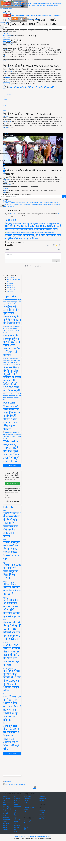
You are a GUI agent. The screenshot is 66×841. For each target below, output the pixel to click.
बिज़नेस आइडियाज (8, 44)
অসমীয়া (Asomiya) (6, 822)
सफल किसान (6, 5)
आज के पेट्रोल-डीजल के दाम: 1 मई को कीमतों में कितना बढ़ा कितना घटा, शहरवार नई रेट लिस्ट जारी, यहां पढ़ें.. (11, 737)
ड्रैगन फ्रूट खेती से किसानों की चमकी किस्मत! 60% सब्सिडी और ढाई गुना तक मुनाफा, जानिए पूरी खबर (12, 630)
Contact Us (42, 799)
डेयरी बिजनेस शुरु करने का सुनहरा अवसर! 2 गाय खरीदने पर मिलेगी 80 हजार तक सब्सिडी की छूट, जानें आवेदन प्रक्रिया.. (12, 708)
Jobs (46, 16)
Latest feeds (10, 507)
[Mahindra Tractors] (34, 19)
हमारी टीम (5, 190)
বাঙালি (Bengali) (5, 812)
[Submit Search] (64, 196)
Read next (10, 220)
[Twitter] (4, 168)
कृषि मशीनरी (6, 40)
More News (12, 753)
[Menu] (7, 1)
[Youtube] (4, 172)
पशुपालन (35, 3)
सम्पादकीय (33, 5)
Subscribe (33, 158)
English (5, 796)
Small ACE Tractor (8, 207)
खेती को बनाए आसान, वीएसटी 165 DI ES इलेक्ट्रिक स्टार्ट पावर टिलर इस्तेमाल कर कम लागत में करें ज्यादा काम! (33, 227)
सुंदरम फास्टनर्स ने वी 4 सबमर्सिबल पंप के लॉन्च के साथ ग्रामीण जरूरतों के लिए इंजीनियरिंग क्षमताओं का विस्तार (12, 525)
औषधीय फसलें (17, 807)
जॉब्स (34, 789)
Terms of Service (29, 836)
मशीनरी (44, 3)
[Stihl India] (19, 19)
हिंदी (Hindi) (6, 799)
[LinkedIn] (4, 170)
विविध (49, 16)
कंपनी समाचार (27, 5)
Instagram (42, 817)
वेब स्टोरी (55, 3)
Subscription (27, 799)
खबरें (15, 796)
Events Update (28, 823)
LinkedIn (41, 815)
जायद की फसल (7, 42)
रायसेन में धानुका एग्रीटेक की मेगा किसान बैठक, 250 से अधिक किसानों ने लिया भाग (11, 550)
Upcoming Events (29, 821)
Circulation (27, 801)
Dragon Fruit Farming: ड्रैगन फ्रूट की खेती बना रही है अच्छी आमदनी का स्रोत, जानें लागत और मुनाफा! (11, 345)
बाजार (12, 5)
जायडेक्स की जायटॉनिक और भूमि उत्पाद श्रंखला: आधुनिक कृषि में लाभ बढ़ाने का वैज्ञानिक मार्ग (12, 314)
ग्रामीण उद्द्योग (17, 819)
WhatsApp (42, 819)
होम (11, 3)
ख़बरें (14, 3)
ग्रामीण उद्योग (49, 3)
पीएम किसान (6, 46)
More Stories (12, 466)
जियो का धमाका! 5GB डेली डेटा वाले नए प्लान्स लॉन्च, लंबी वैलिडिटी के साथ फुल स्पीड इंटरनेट (12, 608)
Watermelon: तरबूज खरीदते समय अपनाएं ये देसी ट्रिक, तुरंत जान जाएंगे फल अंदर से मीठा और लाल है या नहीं (11, 451)
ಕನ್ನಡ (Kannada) (6, 816)
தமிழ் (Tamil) (7, 809)
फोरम (4, 186)
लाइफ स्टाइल (41, 16)
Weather (5, 642)
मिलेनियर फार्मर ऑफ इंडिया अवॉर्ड (11, 36)
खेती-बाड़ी (21, 3)
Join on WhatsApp (12, 483)
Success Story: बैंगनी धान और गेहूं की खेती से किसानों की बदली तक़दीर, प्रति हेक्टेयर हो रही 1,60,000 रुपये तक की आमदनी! (12, 379)
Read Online (27, 796)
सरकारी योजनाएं (28, 3)
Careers (41, 801)
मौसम (17, 3)
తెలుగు (5, 827)
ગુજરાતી (5, 829)
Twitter (41, 813)
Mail (59, 214)
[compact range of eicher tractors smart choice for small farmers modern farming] (29, 232)
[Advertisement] (12, 765)
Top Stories (9, 296)
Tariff (25, 803)
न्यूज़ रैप (13, 16)
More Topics (7, 201)
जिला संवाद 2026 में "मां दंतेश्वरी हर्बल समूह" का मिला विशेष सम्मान (12, 571)
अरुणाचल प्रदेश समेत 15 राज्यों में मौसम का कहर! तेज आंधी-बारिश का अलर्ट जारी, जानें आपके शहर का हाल (11, 655)
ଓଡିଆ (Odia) (6, 819)
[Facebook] (4, 164)
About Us (42, 796)
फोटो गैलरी (39, 5)
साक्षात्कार (20, 5)
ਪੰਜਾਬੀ (5, 825)
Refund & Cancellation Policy (43, 836)
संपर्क (4, 192)
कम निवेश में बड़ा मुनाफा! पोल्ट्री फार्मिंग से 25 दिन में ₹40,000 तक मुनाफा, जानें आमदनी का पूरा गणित (12, 681)
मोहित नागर (13, 214)
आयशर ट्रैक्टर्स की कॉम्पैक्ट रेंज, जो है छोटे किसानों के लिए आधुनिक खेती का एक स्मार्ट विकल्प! (33, 237)
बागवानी (39, 3)
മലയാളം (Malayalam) (6, 802)
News (5, 510)
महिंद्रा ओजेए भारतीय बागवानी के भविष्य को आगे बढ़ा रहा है (12, 589)
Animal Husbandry (8, 668)
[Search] (8, 8)
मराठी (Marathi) (6, 806)
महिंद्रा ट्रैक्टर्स (6, 38)
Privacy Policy (19, 836)
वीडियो (44, 5)
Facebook (42, 810)
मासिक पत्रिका (50, 5)
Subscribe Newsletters (12, 501)
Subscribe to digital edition (29, 813)
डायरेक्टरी (56, 5)
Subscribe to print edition (29, 809)
